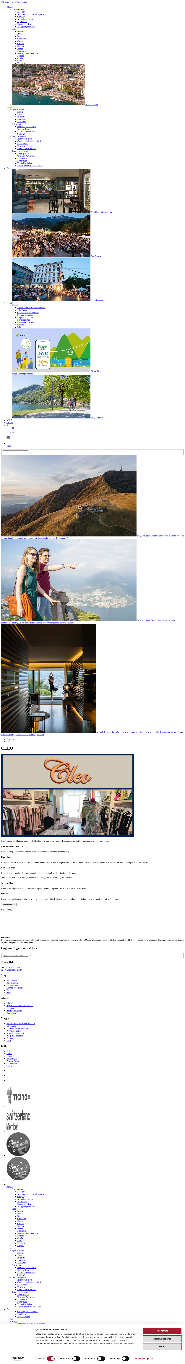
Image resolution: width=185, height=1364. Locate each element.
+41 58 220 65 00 (12, 967)
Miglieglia (21, 51)
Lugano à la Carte (25, 317)
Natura (20, 112)
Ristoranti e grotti (24, 139)
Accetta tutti (162, 1331)
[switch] (76, 1358)
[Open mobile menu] (8, 439)
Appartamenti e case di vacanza (30, 14)
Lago (19, 114)
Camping (21, 16)
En (13, 427)
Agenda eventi (23, 1316)
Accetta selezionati (162, 1339)
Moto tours (22, 161)
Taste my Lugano (24, 146)
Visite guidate (23, 153)
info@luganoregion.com (11, 970)
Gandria (20, 46)
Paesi (14, 29)
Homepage (11, 739)
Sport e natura (18, 109)
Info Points (22, 310)
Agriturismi (22, 21)
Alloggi (10, 7)
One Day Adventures (26, 156)
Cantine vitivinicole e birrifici (29, 141)
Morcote (21, 56)
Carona (20, 41)
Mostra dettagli (141, 1358)
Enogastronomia (19, 136)
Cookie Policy (13, 1063)
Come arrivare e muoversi (28, 312)
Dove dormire (18, 9)
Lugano (20, 1245)
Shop (9, 446)
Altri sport (21, 121)
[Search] (29, 452)
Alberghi (21, 12)
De (13, 430)
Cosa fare (11, 107)
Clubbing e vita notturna (27, 1311)
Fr (13, 432)
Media (9, 1053)
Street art (21, 134)
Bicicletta (21, 117)
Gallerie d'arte (23, 129)
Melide (20, 48)
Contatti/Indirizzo (8, 905)
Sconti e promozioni (26, 315)
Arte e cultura (18, 124)
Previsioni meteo (24, 320)
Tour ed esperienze (20, 151)
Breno (20, 34)
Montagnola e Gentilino (27, 53)
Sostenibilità (12, 1058)
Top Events (22, 1314)
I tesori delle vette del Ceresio (30, 166)
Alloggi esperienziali (26, 26)
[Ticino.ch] (18, 1107)
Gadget (20, 325)
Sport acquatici (23, 119)
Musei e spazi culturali (26, 126)
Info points (11, 1026)
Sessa (19, 61)
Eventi (9, 168)
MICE (9, 420)
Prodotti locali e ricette (26, 148)
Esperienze (22, 158)
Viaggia (10, 303)
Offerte (10, 422)
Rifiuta (162, 1347)
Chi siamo (11, 1051)
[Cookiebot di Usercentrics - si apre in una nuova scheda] (17, 1359)
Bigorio (20, 31)
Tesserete (21, 63)
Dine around (22, 143)
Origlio (20, 58)
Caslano (20, 43)
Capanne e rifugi (24, 24)
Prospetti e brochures (26, 322)
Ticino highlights (24, 163)
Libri (19, 327)
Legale (9, 1056)
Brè (18, 36)
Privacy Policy (13, 1061)
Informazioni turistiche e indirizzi (31, 307)
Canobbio (21, 39)
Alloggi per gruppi (25, 19)
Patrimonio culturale (26, 131)
